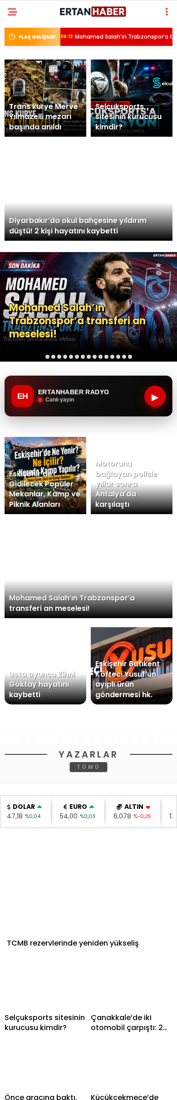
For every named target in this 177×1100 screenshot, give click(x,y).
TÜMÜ (89, 896)
